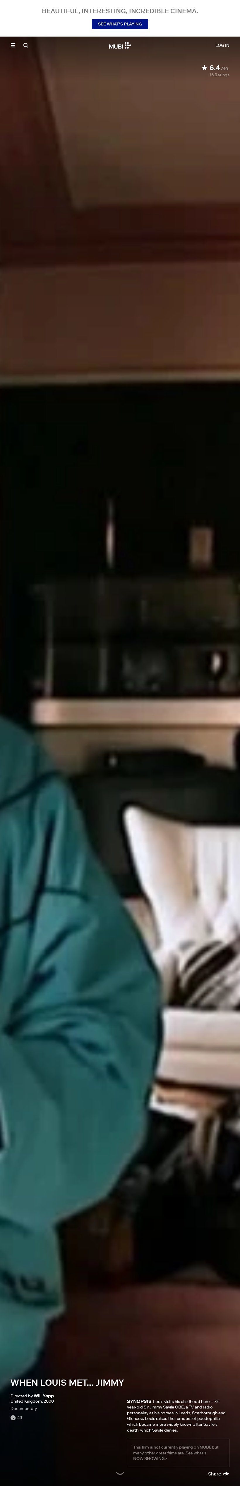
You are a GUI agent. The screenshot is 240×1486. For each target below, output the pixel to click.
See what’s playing (120, 24)
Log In (222, 45)
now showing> (150, 1458)
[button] (12, 45)
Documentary (24, 1408)
